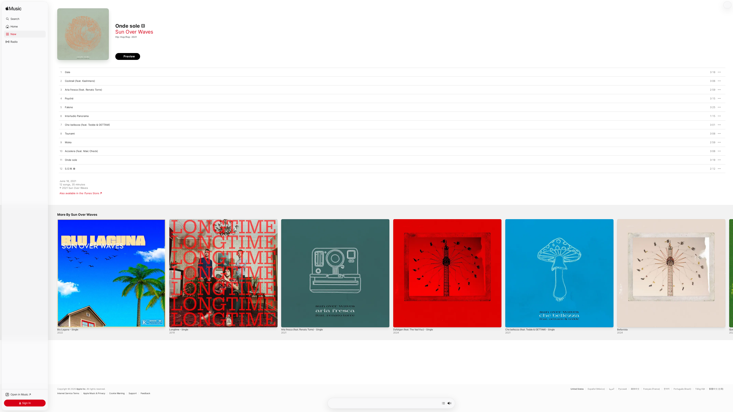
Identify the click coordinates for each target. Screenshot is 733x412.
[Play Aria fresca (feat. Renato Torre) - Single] (286, 322)
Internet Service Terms (68, 393)
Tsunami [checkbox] (70, 133)
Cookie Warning (117, 393)
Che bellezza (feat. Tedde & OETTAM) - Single (532, 220)
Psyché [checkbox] (69, 98)
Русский (622, 389)
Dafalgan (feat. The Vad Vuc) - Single (415, 220)
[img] (13, 8)
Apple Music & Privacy (94, 393)
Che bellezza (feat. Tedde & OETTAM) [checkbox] (87, 124)
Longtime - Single (179, 220)
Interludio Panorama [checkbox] (77, 115)
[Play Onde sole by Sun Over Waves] (61, 160)
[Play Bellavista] (622, 322)
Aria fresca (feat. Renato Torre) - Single (304, 220)
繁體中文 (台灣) (716, 389)
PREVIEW (711, 72)
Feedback (145, 393)
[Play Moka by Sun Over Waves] (61, 142)
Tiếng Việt (700, 389)
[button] (24, 19)
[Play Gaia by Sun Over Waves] (61, 72)
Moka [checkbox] (68, 142)
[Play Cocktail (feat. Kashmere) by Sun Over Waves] (61, 81)
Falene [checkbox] (69, 107)
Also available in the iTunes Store (79, 193)
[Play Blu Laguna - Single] (62, 322)
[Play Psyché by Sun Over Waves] (61, 98)
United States (577, 389)
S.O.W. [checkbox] (69, 168)
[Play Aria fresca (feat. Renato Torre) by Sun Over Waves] (61, 90)
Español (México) (596, 389)
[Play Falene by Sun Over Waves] (61, 107)
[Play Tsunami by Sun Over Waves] (61, 133)
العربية (611, 389)
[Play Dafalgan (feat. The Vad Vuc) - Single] (398, 322)
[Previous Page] (53, 273)
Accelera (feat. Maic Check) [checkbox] (81, 151)
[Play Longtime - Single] (174, 322)
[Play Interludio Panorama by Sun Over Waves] (61, 116)
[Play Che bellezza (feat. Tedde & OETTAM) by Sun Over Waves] (61, 125)
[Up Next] (443, 403)
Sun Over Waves (134, 32)
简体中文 (635, 389)
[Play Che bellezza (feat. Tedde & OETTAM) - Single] (510, 322)
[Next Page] (729, 273)
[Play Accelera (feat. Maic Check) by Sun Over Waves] (61, 151)
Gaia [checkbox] (67, 72)
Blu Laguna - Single (68, 220)
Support (133, 393)
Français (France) (651, 389)
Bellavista (622, 220)
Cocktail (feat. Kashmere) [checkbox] (80, 80)
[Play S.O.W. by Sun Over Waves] (61, 169)
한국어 (667, 389)
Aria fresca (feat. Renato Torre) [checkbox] (83, 89)
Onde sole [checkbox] (71, 159)
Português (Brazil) (682, 389)
